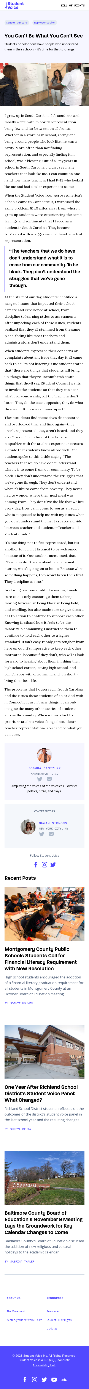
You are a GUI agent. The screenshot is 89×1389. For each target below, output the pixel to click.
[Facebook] (25, 1379)
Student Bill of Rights (59, 1320)
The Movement (16, 1311)
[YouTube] (54, 1379)
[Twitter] (44, 1379)
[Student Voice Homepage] (14, 5)
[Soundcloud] (64, 1379)
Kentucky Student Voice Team (24, 1320)
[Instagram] (35, 1379)
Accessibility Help (44, 1365)
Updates (52, 1328)
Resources (53, 1311)
